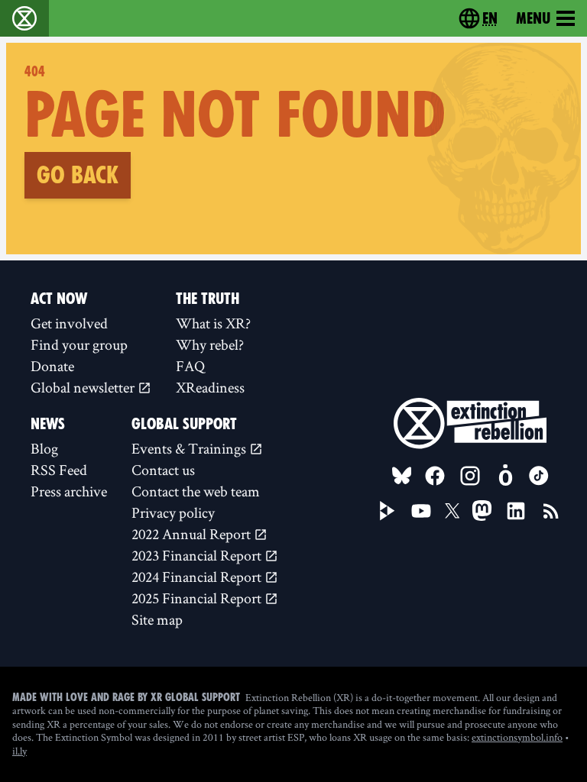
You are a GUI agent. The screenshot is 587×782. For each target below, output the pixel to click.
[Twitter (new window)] (452, 511)
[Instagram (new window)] (470, 475)
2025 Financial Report (197, 598)
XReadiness (210, 387)
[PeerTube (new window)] (387, 511)
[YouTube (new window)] (421, 510)
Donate (52, 366)
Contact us (163, 470)
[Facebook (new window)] (434, 475)
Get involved (69, 323)
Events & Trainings (190, 448)
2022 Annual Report (192, 534)
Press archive (69, 491)
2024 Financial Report (197, 576)
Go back (77, 175)
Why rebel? (210, 344)
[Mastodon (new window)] (481, 510)
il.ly (19, 751)
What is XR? (213, 323)
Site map (157, 619)
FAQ (190, 366)
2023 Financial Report (197, 555)
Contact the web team (195, 491)
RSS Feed (59, 470)
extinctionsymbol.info (517, 737)
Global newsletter (84, 387)
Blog (44, 448)
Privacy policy (173, 512)
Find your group (79, 344)
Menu (533, 18)
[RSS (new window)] (551, 510)
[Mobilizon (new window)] (505, 475)
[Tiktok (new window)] (539, 476)
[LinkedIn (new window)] (515, 510)
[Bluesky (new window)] (402, 476)
